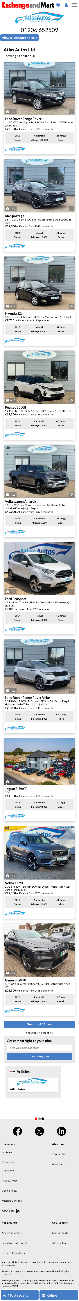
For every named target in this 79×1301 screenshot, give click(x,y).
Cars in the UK (60, 1232)
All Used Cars (59, 1242)
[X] (39, 1130)
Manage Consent (12, 1200)
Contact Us (58, 1154)
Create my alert (39, 1056)
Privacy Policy (9, 1180)
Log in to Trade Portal (14, 1242)
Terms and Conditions (8, 1166)
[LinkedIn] (61, 1130)
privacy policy (8, 1264)
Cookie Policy (9, 1190)
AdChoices (8, 1210)
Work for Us (59, 1164)
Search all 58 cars (39, 1024)
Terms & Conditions (13, 1253)
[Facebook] (17, 1130)
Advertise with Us (12, 1232)
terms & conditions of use (49, 1262)
